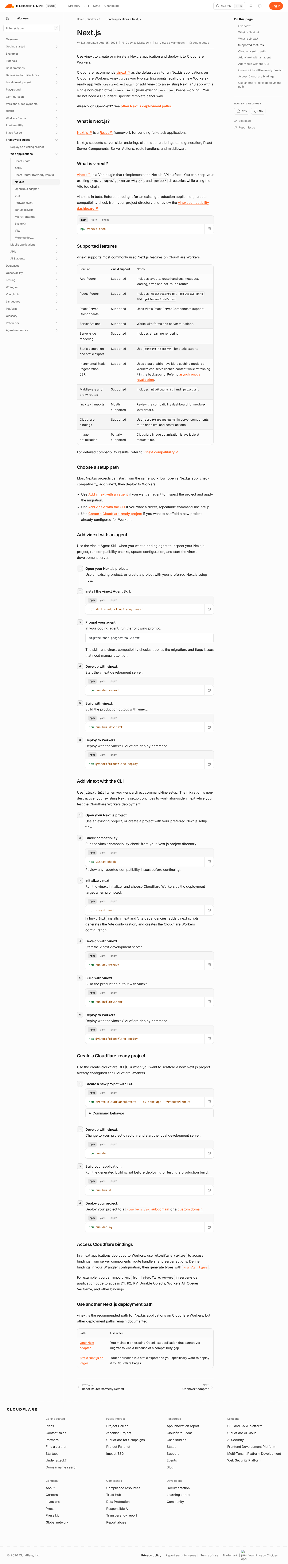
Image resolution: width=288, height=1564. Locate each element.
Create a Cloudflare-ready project (115, 514)
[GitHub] (251, 6)
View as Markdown (172, 42)
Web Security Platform (244, 1460)
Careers (52, 1495)
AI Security (235, 1440)
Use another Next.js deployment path (259, 84)
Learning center (179, 1495)
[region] (145, 354)
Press (50, 1509)
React (106, 132)
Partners (52, 1440)
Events (172, 1460)
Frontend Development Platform (251, 1447)
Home (80, 19)
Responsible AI (117, 1509)
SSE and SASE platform (244, 1426)
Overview (244, 26)
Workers (92, 19)
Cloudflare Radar (179, 1433)
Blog (170, 1467)
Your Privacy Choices (263, 1555)
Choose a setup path (252, 51)
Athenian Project (118, 1433)
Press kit (52, 1515)
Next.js (84, 132)
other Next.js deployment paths (146, 106)
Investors (53, 1502)
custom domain (190, 1209)
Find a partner (56, 1447)
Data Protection (118, 1502)
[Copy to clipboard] (209, 229)
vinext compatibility (161, 452)
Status (171, 1447)
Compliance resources (123, 1488)
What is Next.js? (248, 32)
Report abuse (116, 1522)
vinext (123, 72)
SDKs (96, 5)
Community (175, 1502)
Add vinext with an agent (108, 494)
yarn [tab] (94, 219)
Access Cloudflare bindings (256, 76)
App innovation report (183, 1426)
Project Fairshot (118, 1447)
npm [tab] (83, 219)
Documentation (178, 1488)
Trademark (230, 1555)
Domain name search (61, 1467)
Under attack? (56, 1460)
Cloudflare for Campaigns (125, 1440)
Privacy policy (151, 1555)
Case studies (176, 1440)
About (50, 1488)
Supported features (251, 45)
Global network (57, 1522)
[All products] (7, 18)
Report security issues (181, 1555)
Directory (74, 5)
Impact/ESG (115, 1454)
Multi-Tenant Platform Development (254, 1454)
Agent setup (201, 42)
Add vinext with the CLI (106, 507)
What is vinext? (248, 38)
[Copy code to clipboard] (209, 638)
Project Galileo (117, 1426)
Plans (50, 1426)
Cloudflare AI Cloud (242, 1433)
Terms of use (209, 1555)
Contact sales (56, 1433)
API (87, 5)
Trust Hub (113, 1495)
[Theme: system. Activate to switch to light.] (259, 6)
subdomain (148, 1209)
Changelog (111, 5)
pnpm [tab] (105, 219)
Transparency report (121, 1515)
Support (173, 1454)
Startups (52, 1454)
